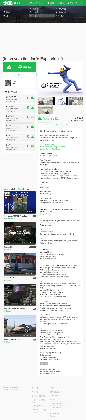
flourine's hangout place (48, 155)
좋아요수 (57, 119)
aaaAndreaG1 (10, 218)
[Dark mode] (77, 3)
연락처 (52, 388)
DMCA (52, 399)
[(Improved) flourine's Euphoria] (60, 79)
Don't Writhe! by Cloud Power (50, 149)
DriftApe (8, 311)
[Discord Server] (14, 83)
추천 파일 (35, 392)
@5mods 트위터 (57, 403)
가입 (71, 3)
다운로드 (22, 66)
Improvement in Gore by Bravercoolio (53, 146)
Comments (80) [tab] (61, 125)
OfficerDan (9, 280)
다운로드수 (46, 119)
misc (18, 189)
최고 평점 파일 (37, 406)
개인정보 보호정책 (56, 392)
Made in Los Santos (10, 389)
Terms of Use (54, 396)
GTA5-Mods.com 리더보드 (39, 411)
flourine (16, 81)
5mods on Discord (54, 414)
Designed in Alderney (10, 387)
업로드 (51, 3)
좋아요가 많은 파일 (38, 396)
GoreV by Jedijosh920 (47, 144)
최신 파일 (35, 388)
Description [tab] (45, 125)
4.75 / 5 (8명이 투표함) (77, 120)
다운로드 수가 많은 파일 (38, 400)
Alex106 (8, 249)
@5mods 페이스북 (56, 408)
